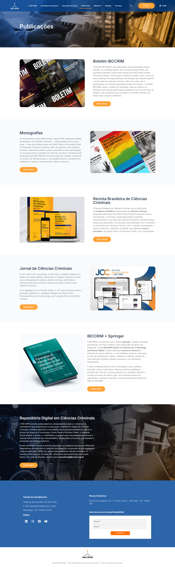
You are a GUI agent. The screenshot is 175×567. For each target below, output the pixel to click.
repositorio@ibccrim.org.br (71, 457)
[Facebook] (39, 521)
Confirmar (120, 533)
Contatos (118, 6)
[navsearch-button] (131, 5)
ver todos (102, 104)
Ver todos (102, 239)
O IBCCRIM (33, 6)
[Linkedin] (26, 521)
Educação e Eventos (69, 6)
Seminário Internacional (49, 6)
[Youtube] (46, 521)
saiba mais (96, 389)
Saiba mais (28, 307)
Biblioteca (97, 6)
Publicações (85, 6)
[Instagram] (33, 521)
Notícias (108, 6)
